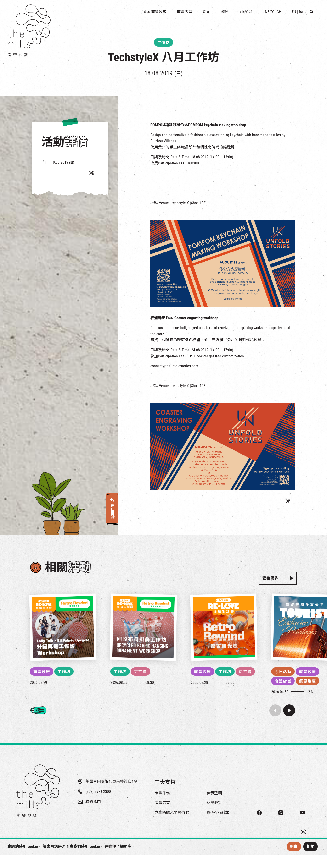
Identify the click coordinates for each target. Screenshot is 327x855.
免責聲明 (214, 793)
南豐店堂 (283, 681)
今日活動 (283, 671)
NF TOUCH (273, 12)
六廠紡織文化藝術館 (172, 812)
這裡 (112, 846)
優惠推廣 (307, 681)
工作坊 (64, 671)
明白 (294, 846)
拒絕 (310, 846)
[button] (289, 710)
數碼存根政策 (218, 812)
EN (294, 12)
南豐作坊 (162, 793)
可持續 (140, 671)
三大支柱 (165, 782)
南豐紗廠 (41, 671)
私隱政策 (214, 802)
